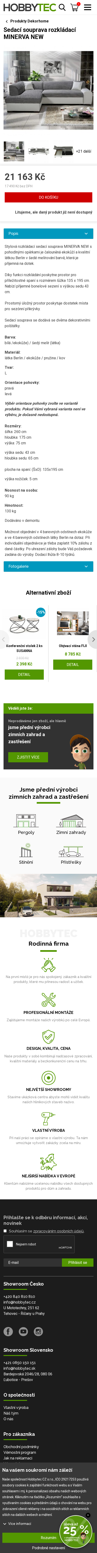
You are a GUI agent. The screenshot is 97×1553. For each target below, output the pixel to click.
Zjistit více (28, 757)
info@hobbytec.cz (20, 1302)
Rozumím (48, 1538)
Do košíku (48, 197)
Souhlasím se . (47, 1231)
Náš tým (11, 1413)
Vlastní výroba (16, 1407)
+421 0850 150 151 (20, 1362)
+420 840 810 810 (19, 1296)
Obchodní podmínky (21, 1447)
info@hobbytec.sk (19, 1368)
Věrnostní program (20, 1452)
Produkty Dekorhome (29, 21)
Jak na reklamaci (18, 1458)
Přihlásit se (77, 1262)
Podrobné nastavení (48, 1548)
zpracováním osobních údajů (58, 1231)
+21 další (83, 151)
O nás (8, 1419)
